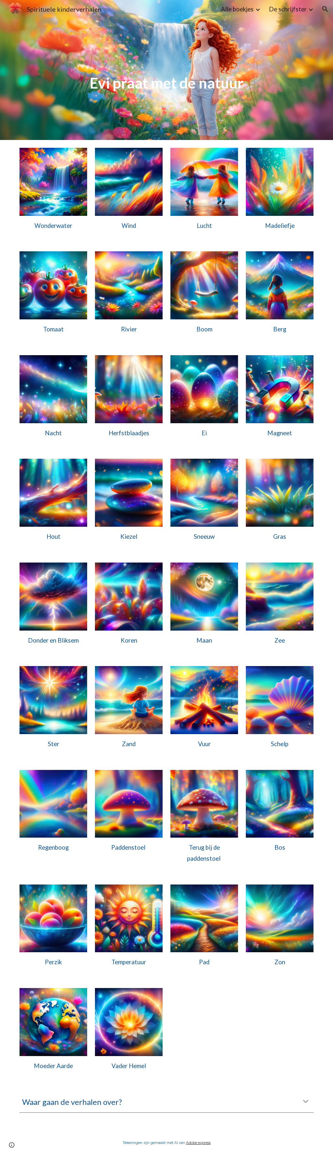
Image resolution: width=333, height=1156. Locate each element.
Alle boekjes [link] (237, 9)
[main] (167, 70)
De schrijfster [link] (288, 9)
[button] (325, 9)
